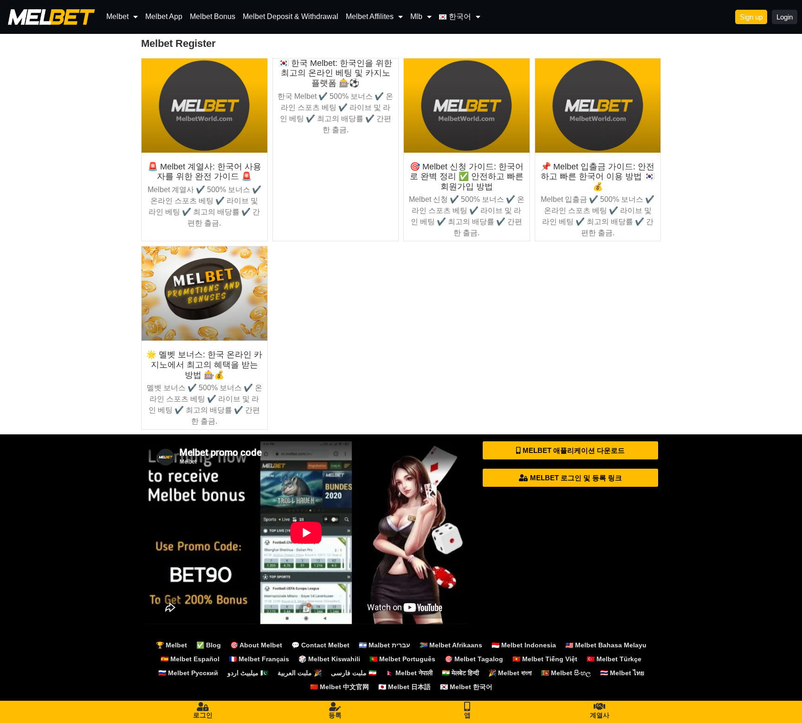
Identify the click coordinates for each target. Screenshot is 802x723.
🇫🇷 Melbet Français (259, 659)
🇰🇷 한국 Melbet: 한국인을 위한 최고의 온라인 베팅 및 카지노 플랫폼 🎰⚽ (335, 73)
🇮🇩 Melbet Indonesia (524, 645)
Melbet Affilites (370, 16)
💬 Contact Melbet (320, 645)
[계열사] (599, 706)
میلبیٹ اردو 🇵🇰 (247, 673)
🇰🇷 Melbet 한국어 (466, 687)
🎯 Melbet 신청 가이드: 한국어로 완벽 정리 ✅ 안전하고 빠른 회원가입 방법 (467, 176)
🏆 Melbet (171, 645)
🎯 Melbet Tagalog (474, 659)
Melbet (117, 16)
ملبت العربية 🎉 (300, 673)
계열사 (599, 715)
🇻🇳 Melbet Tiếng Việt (544, 659)
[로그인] (202, 706)
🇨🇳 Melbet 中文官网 (339, 687)
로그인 (203, 715)
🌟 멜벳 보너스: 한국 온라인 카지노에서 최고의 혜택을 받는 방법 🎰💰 (204, 364)
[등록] (335, 706)
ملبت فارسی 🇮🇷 (353, 673)
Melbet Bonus (212, 16)
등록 (335, 715)
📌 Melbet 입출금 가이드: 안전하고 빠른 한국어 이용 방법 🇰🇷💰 (597, 176)
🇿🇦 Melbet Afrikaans (451, 645)
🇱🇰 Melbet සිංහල (566, 673)
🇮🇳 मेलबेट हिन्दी (460, 673)
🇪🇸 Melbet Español (190, 659)
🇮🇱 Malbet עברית (384, 645)
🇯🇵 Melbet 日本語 (404, 687)
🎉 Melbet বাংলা (510, 673)
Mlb (416, 16)
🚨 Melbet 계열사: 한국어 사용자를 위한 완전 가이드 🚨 (204, 171)
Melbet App (163, 16)
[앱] (467, 706)
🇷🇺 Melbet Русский (188, 673)
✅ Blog (208, 645)
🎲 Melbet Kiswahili (329, 659)
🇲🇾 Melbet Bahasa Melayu (606, 645)
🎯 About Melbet (256, 645)
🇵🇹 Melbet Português (402, 659)
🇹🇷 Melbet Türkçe (614, 659)
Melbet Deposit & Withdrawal (290, 16)
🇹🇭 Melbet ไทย (622, 673)
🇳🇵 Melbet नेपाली (409, 673)
